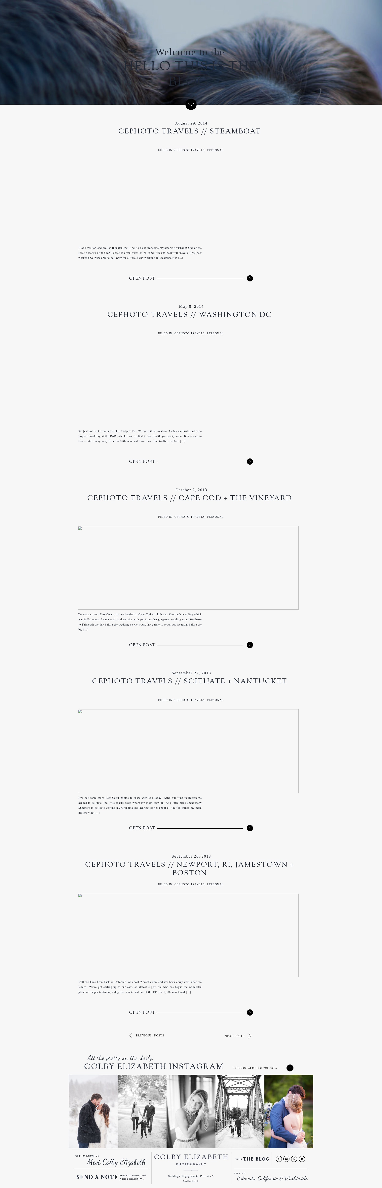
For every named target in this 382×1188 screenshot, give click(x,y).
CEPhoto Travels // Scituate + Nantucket (189, 681)
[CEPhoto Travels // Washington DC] (250, 461)
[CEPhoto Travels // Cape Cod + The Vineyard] (250, 645)
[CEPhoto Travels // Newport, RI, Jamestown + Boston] (250, 1012)
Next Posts (235, 1036)
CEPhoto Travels (189, 150)
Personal (215, 150)
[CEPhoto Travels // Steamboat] (250, 278)
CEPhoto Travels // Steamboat (189, 131)
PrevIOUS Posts (150, 1035)
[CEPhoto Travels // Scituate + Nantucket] (250, 828)
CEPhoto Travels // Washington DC (189, 314)
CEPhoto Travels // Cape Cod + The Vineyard (189, 498)
